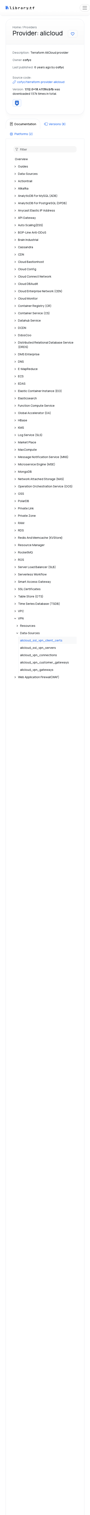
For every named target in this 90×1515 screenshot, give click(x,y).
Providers (30, 27)
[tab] (23, 124)
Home (17, 27)
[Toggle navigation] (85, 8)
